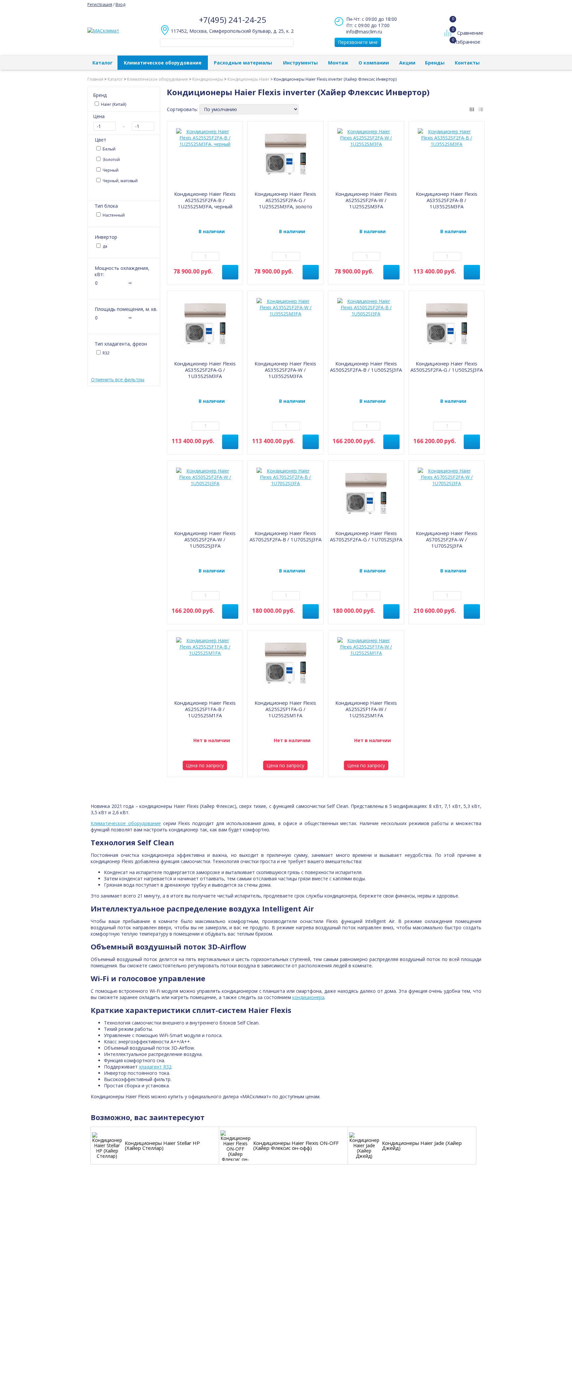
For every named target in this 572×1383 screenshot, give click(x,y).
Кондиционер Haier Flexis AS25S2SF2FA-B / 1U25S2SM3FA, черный (205, 200)
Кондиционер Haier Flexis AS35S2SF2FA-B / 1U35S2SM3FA (446, 200)
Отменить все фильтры (117, 379)
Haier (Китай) (113, 104)
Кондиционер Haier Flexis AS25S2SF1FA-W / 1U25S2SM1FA (366, 709)
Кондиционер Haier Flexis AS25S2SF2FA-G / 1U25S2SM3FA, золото (285, 200)
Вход (120, 4)
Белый (109, 149)
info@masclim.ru (364, 31)
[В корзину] (230, 272)
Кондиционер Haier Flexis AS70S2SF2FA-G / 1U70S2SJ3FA (366, 536)
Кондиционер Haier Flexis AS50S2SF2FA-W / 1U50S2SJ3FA (205, 539)
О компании (373, 63)
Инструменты (300, 63)
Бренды (435, 63)
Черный (110, 170)
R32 (106, 353)
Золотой (111, 159)
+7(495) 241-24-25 (232, 19)
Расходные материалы (243, 63)
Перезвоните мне (358, 42)
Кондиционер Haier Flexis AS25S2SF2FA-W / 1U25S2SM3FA (366, 200)
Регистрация (99, 4)
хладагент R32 (155, 1067)
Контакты (467, 63)
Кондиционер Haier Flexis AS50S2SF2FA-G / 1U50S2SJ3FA (446, 366)
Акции (407, 63)
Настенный (113, 215)
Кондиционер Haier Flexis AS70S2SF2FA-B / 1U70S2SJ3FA (285, 536)
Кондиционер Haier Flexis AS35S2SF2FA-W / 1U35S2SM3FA (285, 369)
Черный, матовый (120, 181)
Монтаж (338, 63)
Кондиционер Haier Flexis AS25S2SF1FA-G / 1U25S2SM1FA (285, 709)
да (104, 246)
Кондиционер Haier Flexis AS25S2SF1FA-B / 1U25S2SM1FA (205, 709)
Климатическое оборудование (163, 63)
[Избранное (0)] (449, 45)
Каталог (102, 63)
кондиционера (308, 997)
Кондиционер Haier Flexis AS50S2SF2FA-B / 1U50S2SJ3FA (366, 366)
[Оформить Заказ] (449, 19)
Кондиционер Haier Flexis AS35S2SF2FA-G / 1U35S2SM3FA (205, 369)
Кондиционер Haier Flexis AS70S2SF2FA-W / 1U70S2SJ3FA (446, 539)
